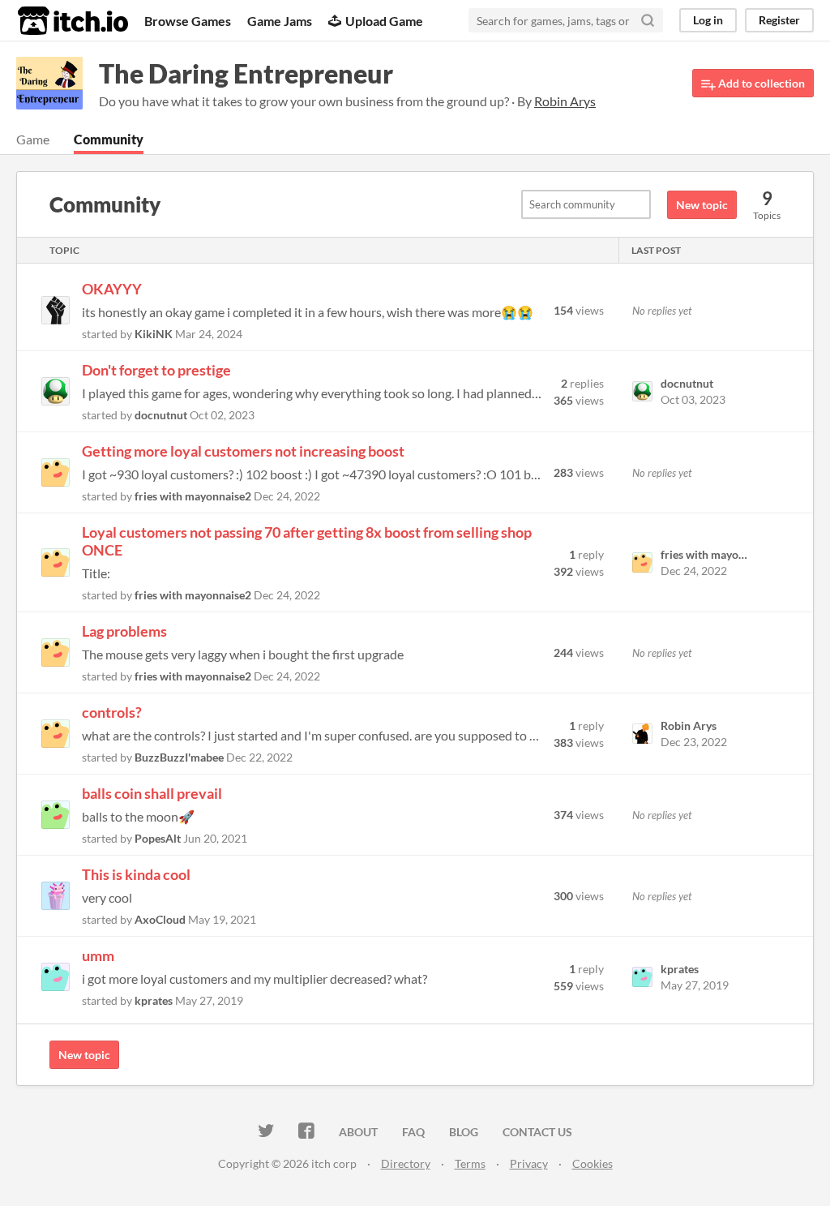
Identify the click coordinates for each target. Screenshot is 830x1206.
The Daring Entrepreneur (246, 73)
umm (98, 955)
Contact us (537, 1132)
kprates (154, 1000)
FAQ (413, 1132)
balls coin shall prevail (152, 793)
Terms (470, 1163)
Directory (405, 1163)
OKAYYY (112, 289)
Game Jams (279, 20)
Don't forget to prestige (156, 370)
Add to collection (760, 83)
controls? (112, 712)
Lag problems (124, 631)
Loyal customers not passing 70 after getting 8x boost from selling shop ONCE (307, 541)
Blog (463, 1132)
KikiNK (154, 334)
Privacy (529, 1163)
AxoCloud (160, 919)
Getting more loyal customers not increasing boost (243, 451)
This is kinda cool (136, 874)
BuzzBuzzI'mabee (179, 757)
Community (108, 139)
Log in (708, 20)
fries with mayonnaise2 (193, 496)
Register (779, 20)
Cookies (592, 1163)
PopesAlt (158, 838)
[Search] (647, 20)
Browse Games (187, 20)
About (358, 1132)
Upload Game (384, 20)
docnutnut (161, 415)
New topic (702, 205)
